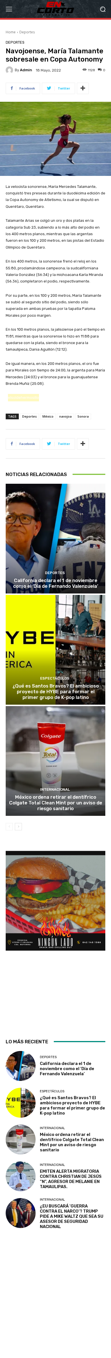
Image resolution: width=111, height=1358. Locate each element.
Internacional (55, 789)
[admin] (10, 70)
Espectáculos (54, 678)
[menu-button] (9, 9)
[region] (55, 939)
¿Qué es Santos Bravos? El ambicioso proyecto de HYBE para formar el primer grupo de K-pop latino (56, 691)
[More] (83, 88)
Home (11, 32)
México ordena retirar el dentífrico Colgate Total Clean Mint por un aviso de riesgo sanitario (55, 803)
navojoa (65, 416)
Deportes (27, 32)
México (48, 416)
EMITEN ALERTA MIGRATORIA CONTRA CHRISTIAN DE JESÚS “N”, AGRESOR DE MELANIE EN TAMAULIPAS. (71, 1179)
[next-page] (18, 826)
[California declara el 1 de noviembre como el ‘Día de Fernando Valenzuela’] (55, 538)
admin (26, 70)
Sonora (83, 416)
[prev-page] (9, 826)
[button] (102, 9)
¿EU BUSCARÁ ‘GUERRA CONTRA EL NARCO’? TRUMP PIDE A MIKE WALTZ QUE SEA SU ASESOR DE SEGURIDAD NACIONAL (71, 1216)
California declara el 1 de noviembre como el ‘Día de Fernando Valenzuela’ (55, 583)
